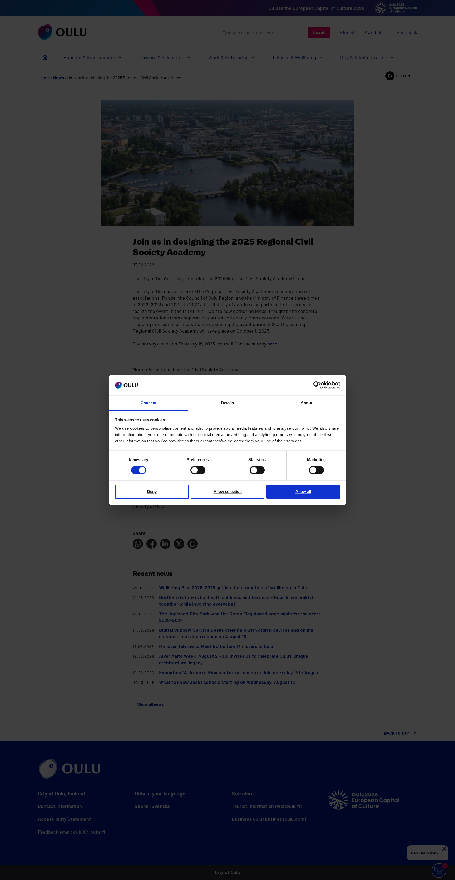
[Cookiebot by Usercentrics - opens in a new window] (317, 385)
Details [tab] (227, 403)
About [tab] (306, 403)
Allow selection (228, 491)
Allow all (303, 491)
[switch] (197, 470)
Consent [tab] (148, 403)
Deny (152, 491)
